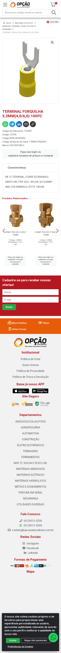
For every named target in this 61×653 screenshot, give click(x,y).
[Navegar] (3, 231)
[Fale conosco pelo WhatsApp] (53, 637)
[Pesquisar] (54, 12)
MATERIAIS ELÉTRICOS (30, 474)
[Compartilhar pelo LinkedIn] (19, 124)
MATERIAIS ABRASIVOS (30, 468)
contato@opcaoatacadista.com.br (32, 530)
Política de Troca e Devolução (31, 376)
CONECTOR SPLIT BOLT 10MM (15, 233)
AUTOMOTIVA (30, 433)
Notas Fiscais (19, 329)
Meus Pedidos (19, 323)
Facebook (32, 548)
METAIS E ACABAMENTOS (30, 486)
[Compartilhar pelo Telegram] (12, 124)
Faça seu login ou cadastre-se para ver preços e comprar (30, 153)
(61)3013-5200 (32, 525)
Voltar (53, 22)
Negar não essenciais (35, 640)
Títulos (45, 323)
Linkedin (32, 552)
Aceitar (13, 640)
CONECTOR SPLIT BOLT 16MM (46, 233)
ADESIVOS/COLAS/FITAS (30, 421)
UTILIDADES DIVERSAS (30, 504)
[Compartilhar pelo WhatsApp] (5, 124)
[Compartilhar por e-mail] (26, 124)
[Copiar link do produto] (33, 124)
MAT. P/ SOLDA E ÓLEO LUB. (30, 463)
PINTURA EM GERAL (31, 492)
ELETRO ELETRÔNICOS (30, 445)
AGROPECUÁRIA (30, 427)
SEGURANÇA (30, 498)
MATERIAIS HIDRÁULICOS (30, 480)
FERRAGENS (30, 451)
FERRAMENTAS (30, 457)
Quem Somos (30, 365)
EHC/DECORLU (17, 145)
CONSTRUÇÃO (30, 439)
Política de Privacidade (30, 371)
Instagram (32, 543)
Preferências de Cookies (20, 646)
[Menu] (5, 4)
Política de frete (30, 359)
